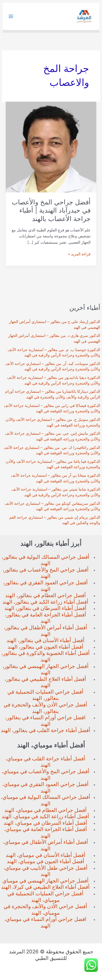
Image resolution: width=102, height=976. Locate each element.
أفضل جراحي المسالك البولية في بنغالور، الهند (45, 560)
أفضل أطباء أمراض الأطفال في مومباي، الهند (45, 845)
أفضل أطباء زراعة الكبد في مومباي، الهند (45, 816)
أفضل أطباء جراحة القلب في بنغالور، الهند (45, 730)
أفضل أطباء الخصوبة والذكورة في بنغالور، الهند (45, 656)
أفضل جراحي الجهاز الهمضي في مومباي (45, 881)
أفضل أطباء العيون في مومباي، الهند (45, 861)
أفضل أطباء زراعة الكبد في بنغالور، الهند (45, 602)
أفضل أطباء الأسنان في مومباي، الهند (45, 855)
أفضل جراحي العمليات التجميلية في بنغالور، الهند (45, 695)
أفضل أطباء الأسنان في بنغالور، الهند (45, 640)
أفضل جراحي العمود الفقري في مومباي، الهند (45, 787)
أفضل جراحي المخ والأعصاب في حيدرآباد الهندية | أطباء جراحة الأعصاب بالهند (51, 210)
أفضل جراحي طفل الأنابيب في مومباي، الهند (45, 871)
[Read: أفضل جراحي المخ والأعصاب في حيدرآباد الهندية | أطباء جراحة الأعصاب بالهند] (51, 146)
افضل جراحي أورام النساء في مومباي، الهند (45, 922)
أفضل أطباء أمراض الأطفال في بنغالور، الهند (45, 630)
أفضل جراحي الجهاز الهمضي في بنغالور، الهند (45, 669)
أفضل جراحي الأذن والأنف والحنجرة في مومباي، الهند (45, 909)
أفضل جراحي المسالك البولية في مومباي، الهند (45, 800)
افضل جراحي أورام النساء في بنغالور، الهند (45, 720)
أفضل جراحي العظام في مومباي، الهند (45, 810)
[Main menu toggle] (11, 16)
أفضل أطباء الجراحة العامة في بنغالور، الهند (45, 618)
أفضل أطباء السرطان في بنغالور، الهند (45, 608)
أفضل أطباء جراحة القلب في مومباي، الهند (45, 762)
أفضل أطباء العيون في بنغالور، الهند (45, 647)
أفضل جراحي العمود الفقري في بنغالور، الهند (45, 585)
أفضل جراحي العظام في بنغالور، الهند (45, 595)
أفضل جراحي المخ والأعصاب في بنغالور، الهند (45, 573)
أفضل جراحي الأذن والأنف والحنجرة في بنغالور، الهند (45, 708)
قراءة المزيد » (79, 254)
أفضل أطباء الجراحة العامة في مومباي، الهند (45, 832)
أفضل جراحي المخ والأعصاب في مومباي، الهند (45, 774)
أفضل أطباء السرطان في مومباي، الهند (45, 823)
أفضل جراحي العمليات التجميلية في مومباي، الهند (45, 896)
